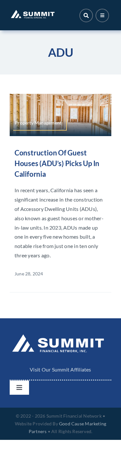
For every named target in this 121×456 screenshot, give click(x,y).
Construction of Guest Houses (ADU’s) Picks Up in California (57, 163)
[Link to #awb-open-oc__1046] (86, 15)
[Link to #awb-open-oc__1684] (102, 15)
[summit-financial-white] (34, 11)
